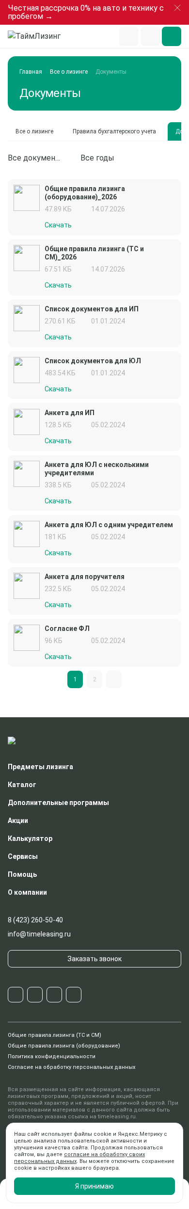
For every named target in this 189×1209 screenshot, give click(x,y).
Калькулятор (30, 838)
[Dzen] (73, 994)
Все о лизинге (69, 71)
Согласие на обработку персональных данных (71, 1067)
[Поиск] (129, 36)
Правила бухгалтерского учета (114, 131)
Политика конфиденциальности (51, 1056)
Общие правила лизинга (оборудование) (64, 1046)
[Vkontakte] (35, 994)
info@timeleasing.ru (39, 934)
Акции (18, 820)
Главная (30, 71)
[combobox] (41, 158)
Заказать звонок (94, 959)
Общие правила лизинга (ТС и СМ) (54, 1035)
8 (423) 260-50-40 (35, 920)
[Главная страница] (38, 36)
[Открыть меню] (171, 36)
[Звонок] (150, 36)
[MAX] (54, 994)
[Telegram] (15, 994)
